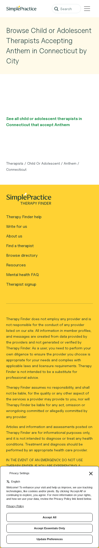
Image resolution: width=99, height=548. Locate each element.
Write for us (16, 226)
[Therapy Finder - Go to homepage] (47, 200)
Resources (16, 265)
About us (14, 236)
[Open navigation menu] (87, 8)
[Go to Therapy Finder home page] (21, 8)
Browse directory (22, 255)
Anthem (70, 163)
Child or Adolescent (43, 163)
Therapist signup (21, 284)
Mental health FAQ (22, 274)
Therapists (14, 163)
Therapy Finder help (24, 216)
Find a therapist (20, 245)
